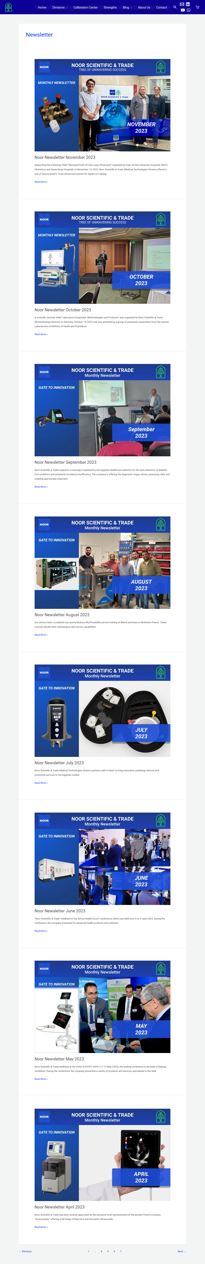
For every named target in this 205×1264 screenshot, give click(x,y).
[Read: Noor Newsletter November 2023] (102, 105)
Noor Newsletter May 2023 (59, 1058)
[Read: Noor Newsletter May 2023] (102, 1006)
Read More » (41, 181)
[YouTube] (183, 10)
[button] (66, 7)
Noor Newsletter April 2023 (60, 1207)
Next (182, 1251)
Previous (25, 1251)
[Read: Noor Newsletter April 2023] (102, 1154)
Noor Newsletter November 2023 (65, 157)
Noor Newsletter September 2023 (66, 462)
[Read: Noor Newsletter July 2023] (102, 710)
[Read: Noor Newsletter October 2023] (102, 257)
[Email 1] (182, 4)
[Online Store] (197, 7)
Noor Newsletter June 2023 (60, 910)
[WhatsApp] (189, 10)
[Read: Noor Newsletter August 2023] (102, 562)
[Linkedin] (188, 4)
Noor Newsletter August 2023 (62, 614)
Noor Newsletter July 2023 (59, 762)
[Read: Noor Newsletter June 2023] (102, 858)
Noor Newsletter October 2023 (63, 309)
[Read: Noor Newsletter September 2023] (102, 409)
